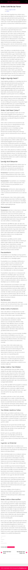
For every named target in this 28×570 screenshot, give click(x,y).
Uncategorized (11, 547)
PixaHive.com (23, 568)
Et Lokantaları (14, 2)
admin (7, 11)
